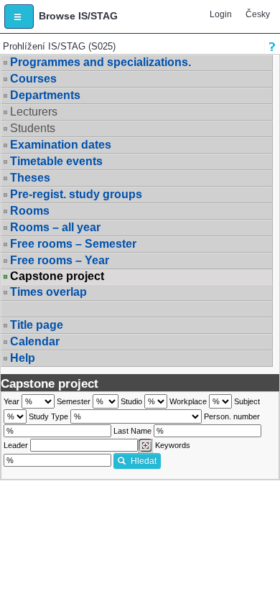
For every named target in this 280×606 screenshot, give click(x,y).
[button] (19, 16)
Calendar (35, 341)
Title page (36, 325)
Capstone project (57, 276)
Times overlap (48, 292)
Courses (33, 79)
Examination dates (60, 145)
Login (221, 14)
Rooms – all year (55, 227)
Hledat (144, 461)
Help (22, 358)
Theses (30, 178)
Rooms (30, 211)
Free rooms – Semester (73, 244)
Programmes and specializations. (100, 62)
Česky (258, 14)
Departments (45, 95)
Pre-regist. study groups (76, 194)
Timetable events (56, 161)
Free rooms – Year (59, 260)
